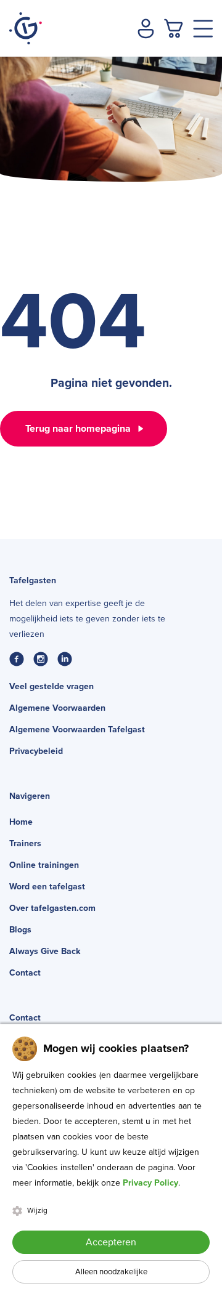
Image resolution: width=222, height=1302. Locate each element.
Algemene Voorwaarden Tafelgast (77, 729)
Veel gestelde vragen (51, 686)
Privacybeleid (36, 751)
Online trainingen (44, 865)
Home (21, 822)
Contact (25, 973)
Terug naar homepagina (78, 429)
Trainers (25, 843)
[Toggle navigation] (203, 28)
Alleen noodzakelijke (111, 1272)
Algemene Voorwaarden (57, 708)
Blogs (20, 929)
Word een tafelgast (47, 886)
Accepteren (111, 1242)
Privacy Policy (150, 1183)
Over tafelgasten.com (52, 908)
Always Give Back (44, 951)
